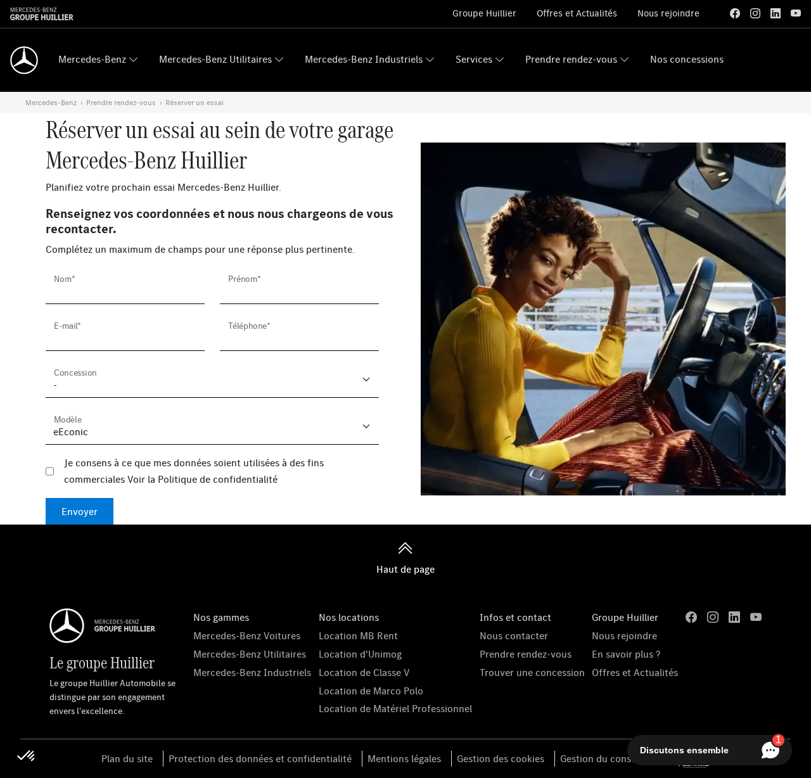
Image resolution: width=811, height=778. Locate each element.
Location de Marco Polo (371, 690)
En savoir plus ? (626, 653)
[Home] (24, 60)
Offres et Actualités (577, 13)
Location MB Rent (358, 635)
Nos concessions (687, 59)
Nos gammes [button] (221, 617)
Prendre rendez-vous (571, 59)
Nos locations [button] (349, 617)
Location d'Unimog (360, 653)
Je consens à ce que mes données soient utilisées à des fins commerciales (194, 470)
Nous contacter (514, 635)
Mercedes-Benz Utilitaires (215, 59)
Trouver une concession (532, 672)
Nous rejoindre (668, 13)
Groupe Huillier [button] (625, 617)
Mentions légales (404, 758)
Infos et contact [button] (515, 617)
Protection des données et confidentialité (260, 758)
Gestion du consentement (617, 758)
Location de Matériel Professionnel (395, 708)
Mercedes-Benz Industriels (364, 59)
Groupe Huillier (484, 13)
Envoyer (79, 511)
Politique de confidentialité (218, 479)
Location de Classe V (364, 672)
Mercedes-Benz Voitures (246, 635)
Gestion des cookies (500, 758)
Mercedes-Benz (92, 59)
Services (474, 59)
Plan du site (127, 758)
